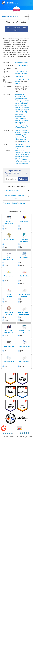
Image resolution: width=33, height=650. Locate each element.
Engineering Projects (21, 96)
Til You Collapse (8, 239)
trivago (17, 136)
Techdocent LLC (8, 346)
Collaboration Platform (21, 120)
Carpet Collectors (24, 346)
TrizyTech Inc (8, 276)
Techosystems (24, 221)
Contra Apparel (24, 361)
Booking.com (19, 130)
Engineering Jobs (20, 116)
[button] (31, 17)
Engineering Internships (22, 126)
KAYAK (24, 134)
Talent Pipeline (19, 100)
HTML (24, 79)
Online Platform (19, 111)
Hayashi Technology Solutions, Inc (8, 296)
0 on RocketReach (21, 65)
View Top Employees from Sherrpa (16, 29)
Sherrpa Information (16, 22)
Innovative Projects (20, 94)
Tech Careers (24, 109)
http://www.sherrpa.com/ (22, 62)
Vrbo (21, 139)
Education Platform (20, 127)
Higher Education (20, 122)
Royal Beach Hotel (23, 132)
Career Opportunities (21, 98)
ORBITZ (26, 139)
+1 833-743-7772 (20, 76)
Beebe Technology (9, 361)
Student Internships (20, 118)
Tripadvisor (18, 134)
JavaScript (18, 79)
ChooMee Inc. (24, 276)
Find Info (24, 179)
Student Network (20, 124)
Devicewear (24, 257)
